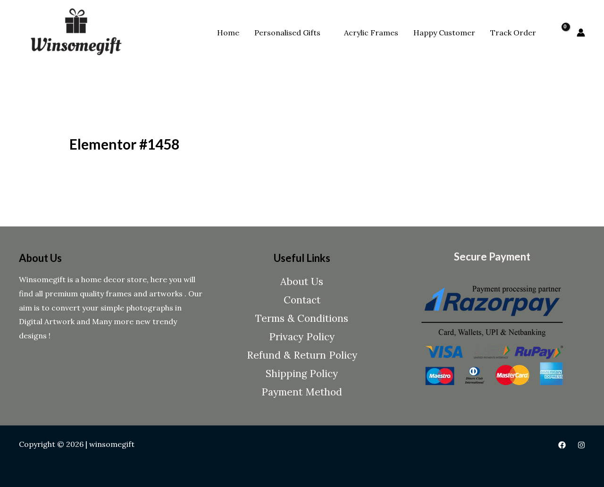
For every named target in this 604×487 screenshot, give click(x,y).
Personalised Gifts (287, 32)
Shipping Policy (302, 373)
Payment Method (301, 392)
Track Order (513, 32)
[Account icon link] (581, 32)
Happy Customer (444, 32)
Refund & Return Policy (302, 355)
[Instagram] (581, 445)
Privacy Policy (302, 336)
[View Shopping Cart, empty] (560, 32)
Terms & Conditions (301, 318)
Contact (302, 300)
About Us (301, 281)
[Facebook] (562, 445)
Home (228, 32)
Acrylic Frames (371, 32)
